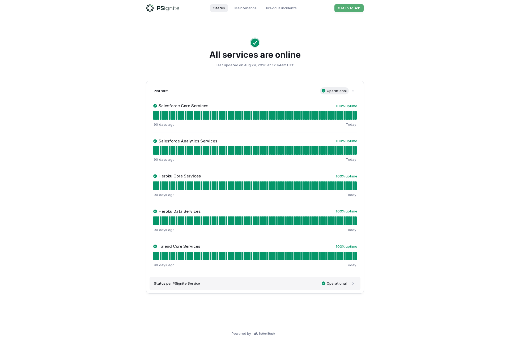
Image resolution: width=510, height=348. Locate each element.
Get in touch (349, 8)
